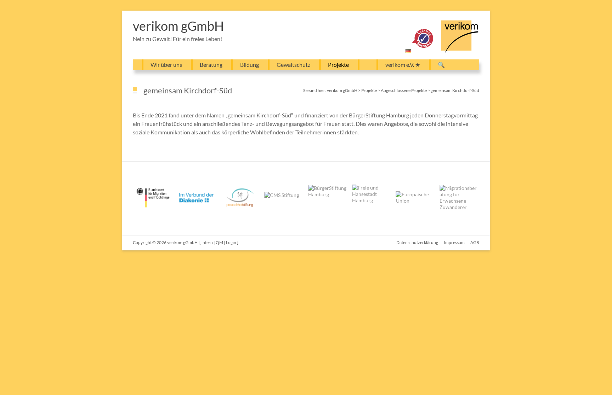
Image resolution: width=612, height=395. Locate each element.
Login (231, 242)
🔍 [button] (441, 64)
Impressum (454, 242)
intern (207, 242)
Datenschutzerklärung (417, 242)
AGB (474, 242)
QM (219, 242)
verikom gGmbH (178, 26)
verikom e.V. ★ (402, 64)
